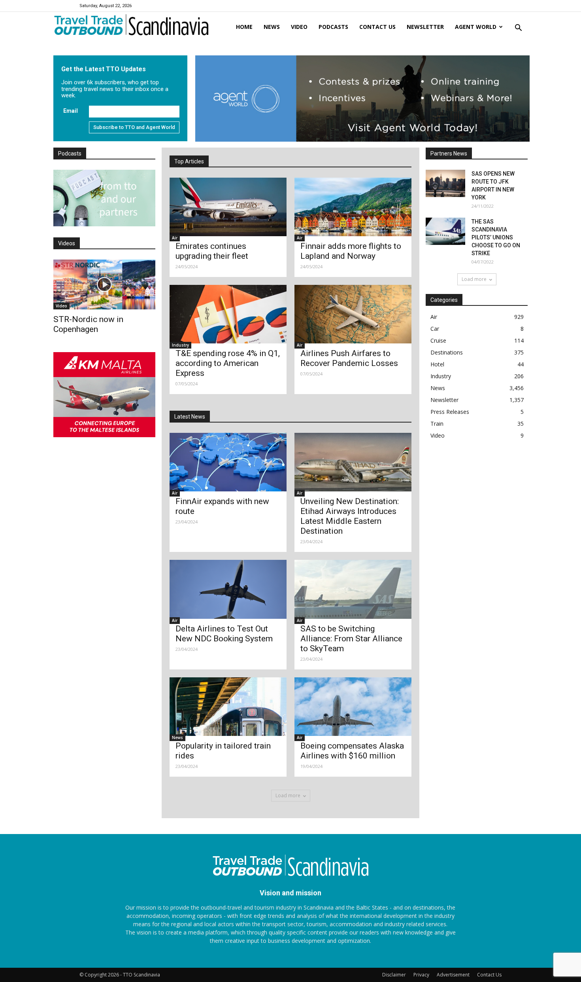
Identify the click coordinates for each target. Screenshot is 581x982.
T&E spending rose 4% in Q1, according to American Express (227, 363)
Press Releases (449, 411)
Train (436, 423)
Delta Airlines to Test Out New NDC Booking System (224, 633)
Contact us (377, 26)
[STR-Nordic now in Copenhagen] (104, 284)
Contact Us (489, 974)
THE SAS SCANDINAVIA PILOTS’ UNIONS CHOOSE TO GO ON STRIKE (496, 237)
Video (299, 26)
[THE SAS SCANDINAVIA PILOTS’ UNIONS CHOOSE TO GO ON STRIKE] (445, 231)
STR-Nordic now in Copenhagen (88, 324)
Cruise (438, 340)
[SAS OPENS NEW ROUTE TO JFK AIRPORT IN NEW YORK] (445, 183)
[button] (518, 28)
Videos (66, 243)
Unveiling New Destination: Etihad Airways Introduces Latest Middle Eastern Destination (349, 516)
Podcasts (333, 26)
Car (434, 328)
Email (70, 111)
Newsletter (425, 26)
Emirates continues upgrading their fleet (211, 251)
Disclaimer (394, 974)
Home (244, 26)
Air (174, 238)
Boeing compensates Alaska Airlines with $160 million (352, 750)
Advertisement (453, 974)
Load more (287, 795)
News (272, 26)
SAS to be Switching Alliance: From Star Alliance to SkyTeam (351, 638)
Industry (180, 345)
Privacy (421, 974)
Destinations (446, 352)
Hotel (437, 364)
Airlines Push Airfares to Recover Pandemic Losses (349, 358)
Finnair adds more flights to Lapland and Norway (350, 251)
